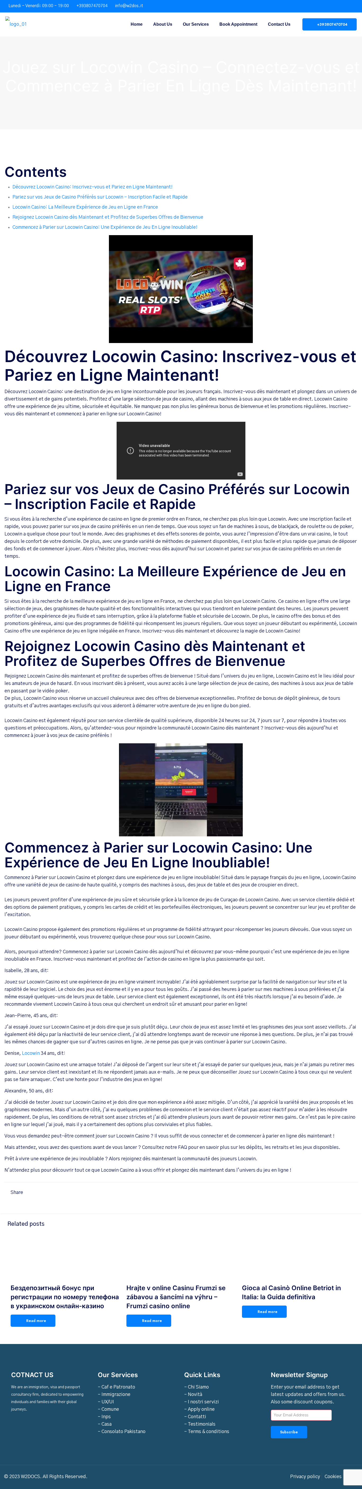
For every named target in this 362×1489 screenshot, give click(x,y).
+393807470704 (92, 6)
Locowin (31, 1053)
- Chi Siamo (196, 1387)
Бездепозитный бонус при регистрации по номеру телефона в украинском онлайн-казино (65, 1297)
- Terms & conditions (206, 1431)
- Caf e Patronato (116, 1387)
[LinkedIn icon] (344, 6)
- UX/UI (106, 1402)
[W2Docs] (16, 24)
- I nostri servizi (201, 1402)
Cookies (333, 1476)
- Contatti (195, 1417)
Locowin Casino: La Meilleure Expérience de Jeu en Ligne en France (85, 207)
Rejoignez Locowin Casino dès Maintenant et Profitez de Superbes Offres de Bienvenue (107, 217)
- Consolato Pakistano (121, 1431)
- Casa (105, 1424)
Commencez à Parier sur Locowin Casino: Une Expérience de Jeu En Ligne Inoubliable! (104, 227)
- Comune (108, 1409)
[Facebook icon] (337, 6)
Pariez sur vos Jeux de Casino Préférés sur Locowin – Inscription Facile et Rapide (100, 197)
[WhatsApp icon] (331, 6)
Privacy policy (305, 1476)
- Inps (104, 1417)
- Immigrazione (114, 1394)
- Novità (193, 1394)
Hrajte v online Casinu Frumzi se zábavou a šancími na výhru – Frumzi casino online (176, 1297)
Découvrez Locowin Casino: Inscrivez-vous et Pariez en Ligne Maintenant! (92, 187)
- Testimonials (199, 1424)
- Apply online (199, 1409)
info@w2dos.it (129, 6)
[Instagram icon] (350, 6)
